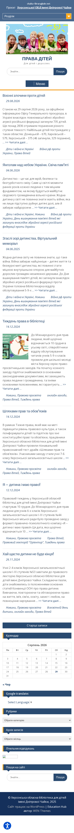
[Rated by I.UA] (10, 757)
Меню (40, 84)
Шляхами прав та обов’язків (25, 411)
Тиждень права (30, 399)
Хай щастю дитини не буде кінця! (28, 554)
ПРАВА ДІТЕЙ (37, 58)
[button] (7, 826)
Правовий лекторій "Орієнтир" (23, 542)
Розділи (9, 16)
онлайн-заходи (56, 395)
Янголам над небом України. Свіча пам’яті (35, 165)
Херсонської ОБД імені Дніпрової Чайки (44, 7)
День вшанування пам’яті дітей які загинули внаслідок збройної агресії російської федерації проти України (32, 223)
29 (56, 671)
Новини (40, 214)
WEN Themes (42, 811)
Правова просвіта (29, 395)
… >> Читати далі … (15, 142)
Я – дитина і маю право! (21, 484)
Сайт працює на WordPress (26, 807)
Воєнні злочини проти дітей (24, 95)
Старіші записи (37, 625)
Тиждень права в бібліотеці (24, 321)
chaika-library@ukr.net (38, 3)
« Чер (6, 684)
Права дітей (22, 153)
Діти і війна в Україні (20, 149)
